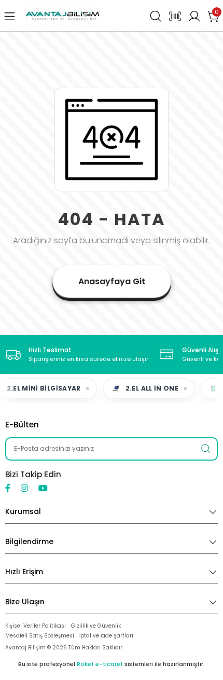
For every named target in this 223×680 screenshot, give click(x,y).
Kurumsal (23, 511)
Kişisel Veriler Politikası (35, 626)
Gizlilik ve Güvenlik (96, 626)
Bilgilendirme (29, 541)
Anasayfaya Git (111, 281)
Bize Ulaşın (25, 601)
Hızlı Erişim (24, 571)
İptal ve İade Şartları (106, 636)
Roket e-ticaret (100, 664)
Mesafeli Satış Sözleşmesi (39, 636)
